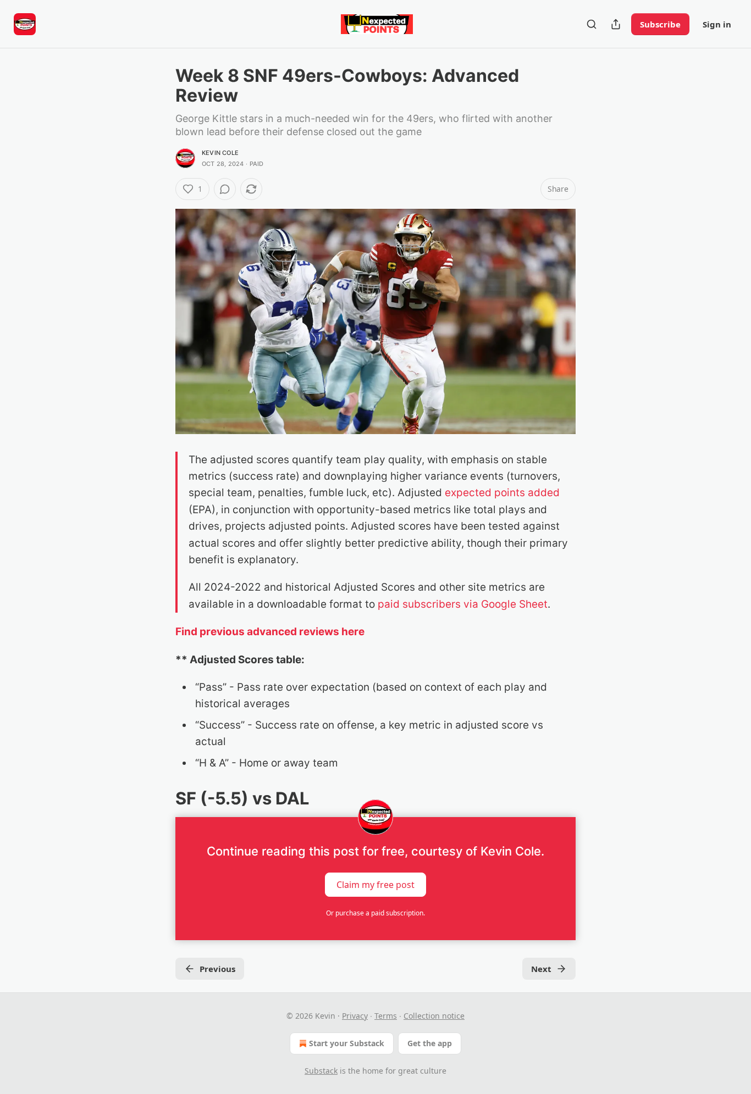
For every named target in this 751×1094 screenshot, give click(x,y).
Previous (217, 968)
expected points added (502, 492)
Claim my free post (375, 884)
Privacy (355, 1015)
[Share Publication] (616, 24)
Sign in (717, 24)
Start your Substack (346, 1043)
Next (541, 968)
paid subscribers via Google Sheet (463, 604)
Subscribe (660, 24)
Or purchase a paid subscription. (375, 913)
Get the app (429, 1043)
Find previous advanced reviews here (270, 631)
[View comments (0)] (225, 189)
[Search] (592, 24)
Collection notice (434, 1015)
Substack (321, 1070)
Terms (385, 1015)
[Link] (160, 798)
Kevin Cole (220, 153)
